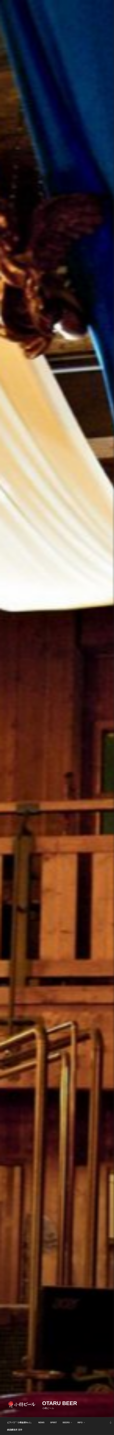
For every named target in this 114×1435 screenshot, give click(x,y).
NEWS (41, 1422)
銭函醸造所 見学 (14, 1430)
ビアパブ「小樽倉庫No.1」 (20, 1422)
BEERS (66, 1422)
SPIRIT (53, 1422)
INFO (80, 1422)
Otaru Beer (59, 1403)
